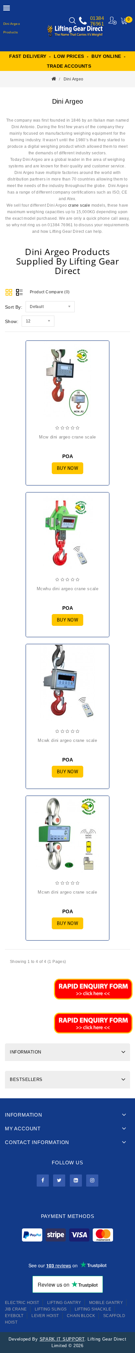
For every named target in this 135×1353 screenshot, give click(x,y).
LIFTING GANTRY (64, 1302)
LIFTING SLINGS (51, 1309)
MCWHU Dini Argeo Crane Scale (68, 588)
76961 (97, 23)
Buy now (67, 468)
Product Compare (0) (50, 292)
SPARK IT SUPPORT (62, 1339)
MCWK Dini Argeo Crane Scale (67, 740)
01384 (97, 18)
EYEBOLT (14, 1315)
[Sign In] (113, 20)
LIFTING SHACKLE (93, 1309)
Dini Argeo (74, 79)
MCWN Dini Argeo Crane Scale (67, 892)
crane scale (79, 205)
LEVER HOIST (45, 1315)
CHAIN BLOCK (81, 1315)
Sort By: (13, 307)
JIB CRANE (16, 1309)
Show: (11, 321)
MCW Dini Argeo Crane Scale (67, 437)
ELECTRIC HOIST (22, 1302)
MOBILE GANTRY (106, 1302)
